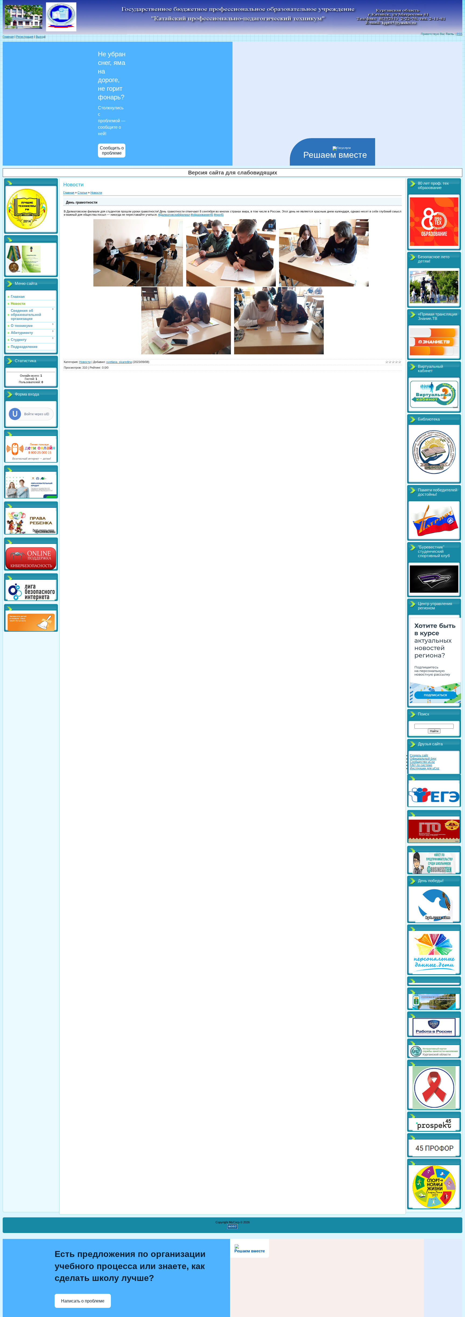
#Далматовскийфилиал (174, 214)
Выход (40, 36)
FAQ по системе (421, 765)
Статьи (82, 192)
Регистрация (24, 36)
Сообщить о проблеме (112, 150)
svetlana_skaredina (119, 362)
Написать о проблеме (82, 1301)
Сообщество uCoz (422, 761)
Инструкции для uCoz (424, 768)
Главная (8, 36)
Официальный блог (423, 758)
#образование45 (202, 214)
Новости (96, 192)
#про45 (219, 214)
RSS (459, 34)
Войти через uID (36, 414)
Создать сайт (419, 755)
